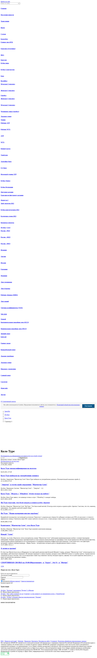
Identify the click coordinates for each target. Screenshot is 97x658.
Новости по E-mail (11, 641)
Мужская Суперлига (8, 84)
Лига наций (5, 301)
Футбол (3, 227)
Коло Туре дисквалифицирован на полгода (18, 468)
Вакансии (27, 641)
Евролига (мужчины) (8, 48)
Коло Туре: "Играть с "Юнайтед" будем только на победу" (25, 494)
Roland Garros (5, 148)
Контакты (35, 641)
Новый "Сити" (7, 534)
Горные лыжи (5, 343)
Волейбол (4, 81)
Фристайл (4, 388)
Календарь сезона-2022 (8, 216)
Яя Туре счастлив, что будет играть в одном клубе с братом (25, 503)
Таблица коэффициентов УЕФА (12, 308)
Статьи (3, 34)
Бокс (2, 76)
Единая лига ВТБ (7, 42)
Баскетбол (4, 39)
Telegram (20, 641)
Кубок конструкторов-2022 (10, 210)
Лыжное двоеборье (7, 356)
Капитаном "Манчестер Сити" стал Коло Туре (20, 525)
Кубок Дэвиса (5, 181)
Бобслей (3, 337)
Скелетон (4, 382)
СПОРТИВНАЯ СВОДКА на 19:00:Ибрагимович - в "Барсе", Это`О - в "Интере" (34, 563)
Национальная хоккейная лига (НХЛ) (14, 329)
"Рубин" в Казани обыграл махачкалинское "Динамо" (23, 597)
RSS (2, 641)
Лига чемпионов (6, 282)
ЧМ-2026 (4, 314)
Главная (3, 8)
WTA (2, 142)
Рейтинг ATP (5, 123)
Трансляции (5, 21)
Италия (3, 263)
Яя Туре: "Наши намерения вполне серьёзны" (20, 513)
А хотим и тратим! (8, 548)
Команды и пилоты (7, 222)
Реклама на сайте (44, 641)
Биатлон (4, 60)
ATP (2, 136)
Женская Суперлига (8, 90)
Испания (4, 250)
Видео (3, 28)
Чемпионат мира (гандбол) (10, 111)
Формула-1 (4, 200)
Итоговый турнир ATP (8, 174)
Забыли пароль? (15, 581)
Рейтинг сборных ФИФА (9, 295)
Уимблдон (4, 155)
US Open (4, 168)
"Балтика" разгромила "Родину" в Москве (20, 590)
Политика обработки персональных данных (72, 641)
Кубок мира (5, 63)
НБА (2, 55)
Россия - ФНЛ (5, 237)
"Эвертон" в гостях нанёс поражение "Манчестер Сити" (24, 485)
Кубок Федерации (7, 187)
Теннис (3, 120)
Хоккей (3, 319)
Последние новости (7, 15)
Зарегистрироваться (27, 581)
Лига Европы (5, 288)
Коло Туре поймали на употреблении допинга (20, 476)
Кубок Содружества (7, 69)
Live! (8, 227)
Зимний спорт (5, 333)
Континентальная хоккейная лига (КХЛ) (15, 322)
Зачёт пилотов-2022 (7, 203)
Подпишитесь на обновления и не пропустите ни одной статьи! (21, 456)
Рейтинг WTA (5, 129)
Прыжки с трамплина (8, 369)
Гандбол (3, 95)
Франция (4, 276)
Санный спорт (6, 375)
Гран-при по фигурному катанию (12, 195)
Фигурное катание (7, 192)
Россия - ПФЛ (5, 243)
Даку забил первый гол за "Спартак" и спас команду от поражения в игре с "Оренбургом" (35, 594)
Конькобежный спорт (8, 350)
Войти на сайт (5, 1)
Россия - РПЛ (5, 231)
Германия (4, 269)
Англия (3, 256)
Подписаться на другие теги (10, 461)
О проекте (53, 641)
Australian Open (6, 161)
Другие (3, 394)
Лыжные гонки (6, 116)
